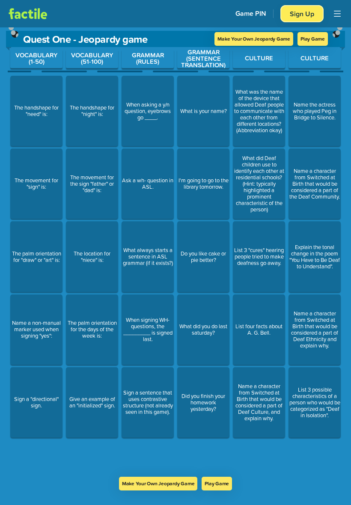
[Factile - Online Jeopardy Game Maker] (28, 13)
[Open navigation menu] (337, 14)
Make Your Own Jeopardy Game (253, 38)
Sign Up (302, 13)
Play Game (312, 38)
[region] (175, 252)
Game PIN (250, 13)
